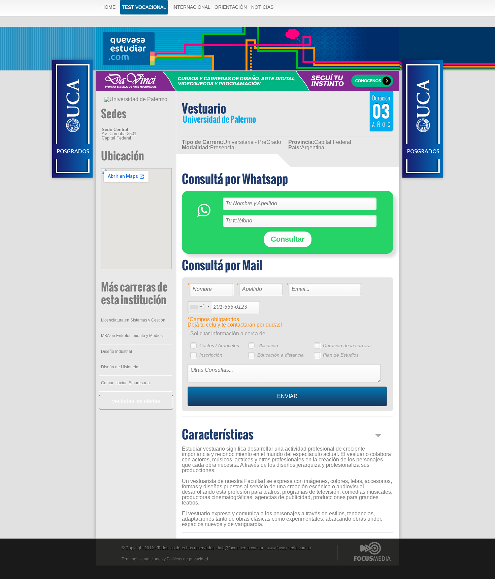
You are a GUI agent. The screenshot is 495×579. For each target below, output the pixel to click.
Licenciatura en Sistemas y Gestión (133, 320)
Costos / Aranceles (219, 345)
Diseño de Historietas (120, 367)
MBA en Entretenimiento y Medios (132, 335)
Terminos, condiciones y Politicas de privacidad (165, 559)
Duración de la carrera (347, 345)
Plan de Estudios (341, 355)
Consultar (288, 239)
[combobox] (199, 307)
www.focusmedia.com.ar (289, 548)
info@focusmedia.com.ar (240, 548)
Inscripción (210, 355)
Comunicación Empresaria (125, 382)
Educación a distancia (280, 355)
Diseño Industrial (116, 351)
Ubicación (267, 345)
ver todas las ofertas (136, 401)
